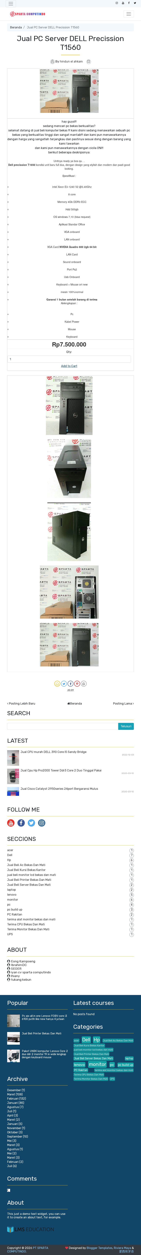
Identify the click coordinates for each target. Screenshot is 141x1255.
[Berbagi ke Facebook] (70, 684)
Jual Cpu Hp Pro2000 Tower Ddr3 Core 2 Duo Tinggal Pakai (61, 770)
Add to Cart (69, 366)
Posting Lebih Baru (22, 703)
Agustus (13, 1107)
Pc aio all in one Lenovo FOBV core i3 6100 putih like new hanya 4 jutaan (44, 1017)
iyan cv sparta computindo (31, 972)
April (10, 1115)
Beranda (16, 27)
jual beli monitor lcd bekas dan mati (31, 875)
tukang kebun (21, 979)
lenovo (11, 894)
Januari (12, 1103)
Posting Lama (122, 703)
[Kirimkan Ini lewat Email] (57, 684)
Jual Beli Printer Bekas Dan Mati (29, 880)
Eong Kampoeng (23, 961)
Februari (13, 1098)
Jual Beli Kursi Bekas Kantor (26, 870)
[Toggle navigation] (11, 3)
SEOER (16, 968)
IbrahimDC (19, 965)
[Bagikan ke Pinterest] (77, 684)
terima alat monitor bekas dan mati (31, 919)
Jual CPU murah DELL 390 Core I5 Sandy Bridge (53, 752)
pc (8, 904)
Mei (9, 1140)
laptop (11, 889)
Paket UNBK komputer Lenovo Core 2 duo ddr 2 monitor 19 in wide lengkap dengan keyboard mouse (45, 1054)
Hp (9, 860)
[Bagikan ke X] (64, 684)
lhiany (15, 976)
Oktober (12, 1132)
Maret (11, 1094)
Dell (9, 855)
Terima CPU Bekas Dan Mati (26, 924)
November (14, 1128)
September (14, 1136)
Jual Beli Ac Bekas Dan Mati (26, 865)
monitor (12, 899)
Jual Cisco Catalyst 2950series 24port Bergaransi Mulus (59, 788)
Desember (14, 1090)
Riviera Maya (122, 1248)
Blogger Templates (99, 1248)
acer (10, 850)
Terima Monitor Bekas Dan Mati (28, 929)
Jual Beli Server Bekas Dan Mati (29, 885)
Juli (9, 1111)
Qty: (69, 352)
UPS (10, 934)
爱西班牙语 (126, 1251)
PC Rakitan (14, 914)
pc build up (14, 909)
